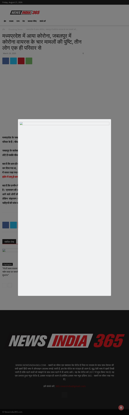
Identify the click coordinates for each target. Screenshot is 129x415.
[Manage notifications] (121, 407)
